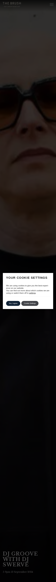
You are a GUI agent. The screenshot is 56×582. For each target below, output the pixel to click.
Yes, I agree (13, 303)
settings (32, 293)
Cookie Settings (30, 303)
